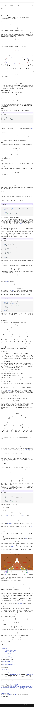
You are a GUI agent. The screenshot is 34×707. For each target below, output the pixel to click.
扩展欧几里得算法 (19, 603)
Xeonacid (26, 687)
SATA (15, 694)
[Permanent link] (3, 8)
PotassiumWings (4, 689)
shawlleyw (10, 692)
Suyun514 (15, 689)
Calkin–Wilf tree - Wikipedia (6, 671)
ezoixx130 (8, 688)
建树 (3, 112)
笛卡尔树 (22, 129)
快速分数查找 (4, 238)
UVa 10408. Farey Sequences (6, 654)
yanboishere (3, 693)
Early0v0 (4, 688)
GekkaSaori (12, 688)
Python (5, 114)
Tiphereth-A (19, 686)
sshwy (25, 686)
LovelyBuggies (19, 688)
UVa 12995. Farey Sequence (6, 653)
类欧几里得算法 (6, 524)
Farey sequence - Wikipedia (6, 672)
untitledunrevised (28, 692)
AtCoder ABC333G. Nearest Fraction (7, 661)
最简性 (26, 538)
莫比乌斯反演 (9, 523)
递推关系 (6, 281)
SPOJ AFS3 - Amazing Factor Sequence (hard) (9, 664)
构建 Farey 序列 (4, 490)
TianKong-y (23, 692)
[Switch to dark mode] (31, 1)
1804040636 (24, 689)
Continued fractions (17, 676)
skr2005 (17, 692)
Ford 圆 (6, 574)
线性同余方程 (13, 546)
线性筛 (13, 515)
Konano (15, 688)
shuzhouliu (14, 692)
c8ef (26, 689)
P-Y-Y (32, 688)
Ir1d (24, 687)
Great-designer (28, 686)
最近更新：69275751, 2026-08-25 (29, 704)
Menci (25, 688)
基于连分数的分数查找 (5, 298)
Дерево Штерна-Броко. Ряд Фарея (14, 674)
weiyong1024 (19, 689)
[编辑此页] (32, 5)
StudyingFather (9, 686)
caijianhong (29, 689)
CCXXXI (16, 687)
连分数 (21, 10)
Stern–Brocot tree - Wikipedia (7, 669)
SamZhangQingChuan (10, 689)
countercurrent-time (7, 687)
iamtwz (22, 687)
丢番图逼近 (21, 223)
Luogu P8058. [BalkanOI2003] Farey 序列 (8, 651)
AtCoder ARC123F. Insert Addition (7, 657)
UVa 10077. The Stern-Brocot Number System (9, 650)
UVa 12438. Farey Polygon (6, 656)
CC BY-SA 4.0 (11, 694)
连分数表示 (12, 290)
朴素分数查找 (4, 204)
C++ (1, 114)
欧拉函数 (6, 515)
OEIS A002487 (28, 449)
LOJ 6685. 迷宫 (4, 648)
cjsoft (2, 688)
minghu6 (29, 688)
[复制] (32, 207)
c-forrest (22, 686)
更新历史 (16, 684)
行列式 (30, 150)
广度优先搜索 (9, 390)
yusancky (7, 693)
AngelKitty (30, 687)
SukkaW (20, 692)
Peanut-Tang (6, 692)
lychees (2, 692)
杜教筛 (23, 515)
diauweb (19, 687)
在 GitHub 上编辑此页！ (14, 685)
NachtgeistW (13, 687)
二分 (31, 526)
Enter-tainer (14, 686)
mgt (27, 688)
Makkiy (23, 688)
